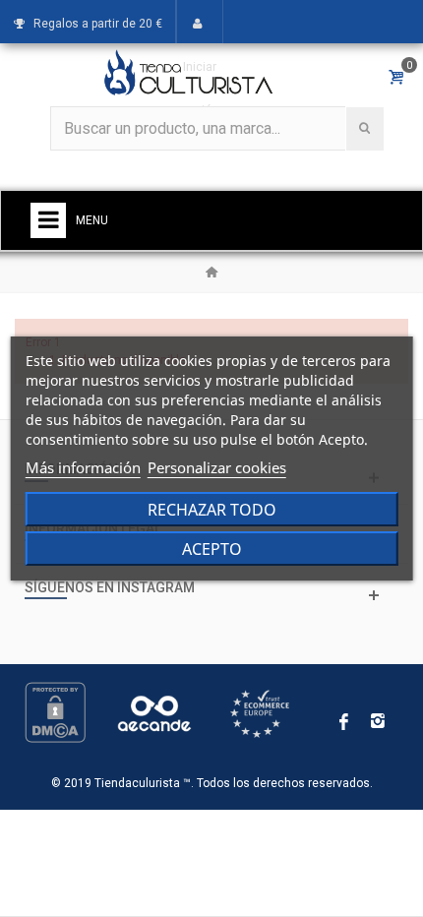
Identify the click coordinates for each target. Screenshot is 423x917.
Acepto (212, 549)
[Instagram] (378, 722)
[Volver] (211, 272)
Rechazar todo (212, 509)
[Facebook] (344, 722)
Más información (83, 467)
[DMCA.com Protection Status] (55, 712)
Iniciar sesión (199, 88)
